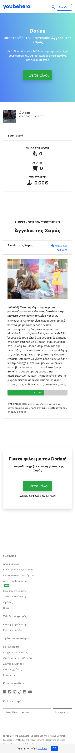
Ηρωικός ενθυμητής (14, 591)
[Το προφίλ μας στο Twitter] (10, 692)
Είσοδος (64, 7)
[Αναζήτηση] (53, 7)
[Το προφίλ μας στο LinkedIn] (25, 692)
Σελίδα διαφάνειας (14, 596)
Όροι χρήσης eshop (55, 740)
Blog (6, 608)
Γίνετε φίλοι (37, 75)
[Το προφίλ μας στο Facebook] (5, 692)
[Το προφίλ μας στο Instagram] (15, 692)
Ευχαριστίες (10, 675)
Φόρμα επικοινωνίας (15, 652)
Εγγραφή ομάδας (13, 630)
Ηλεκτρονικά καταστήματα (18, 575)
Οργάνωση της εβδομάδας (19, 658)
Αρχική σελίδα (11, 564)
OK (54, 748)
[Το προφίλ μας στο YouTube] (30, 692)
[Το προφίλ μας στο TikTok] (20, 692)
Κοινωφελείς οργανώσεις (18, 569)
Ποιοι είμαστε (11, 646)
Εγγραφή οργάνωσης (15, 624)
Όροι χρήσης (37, 740)
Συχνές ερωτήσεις (13, 663)
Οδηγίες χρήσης (12, 669)
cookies (42, 748)
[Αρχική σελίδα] (16, 6)
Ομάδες (8, 602)
